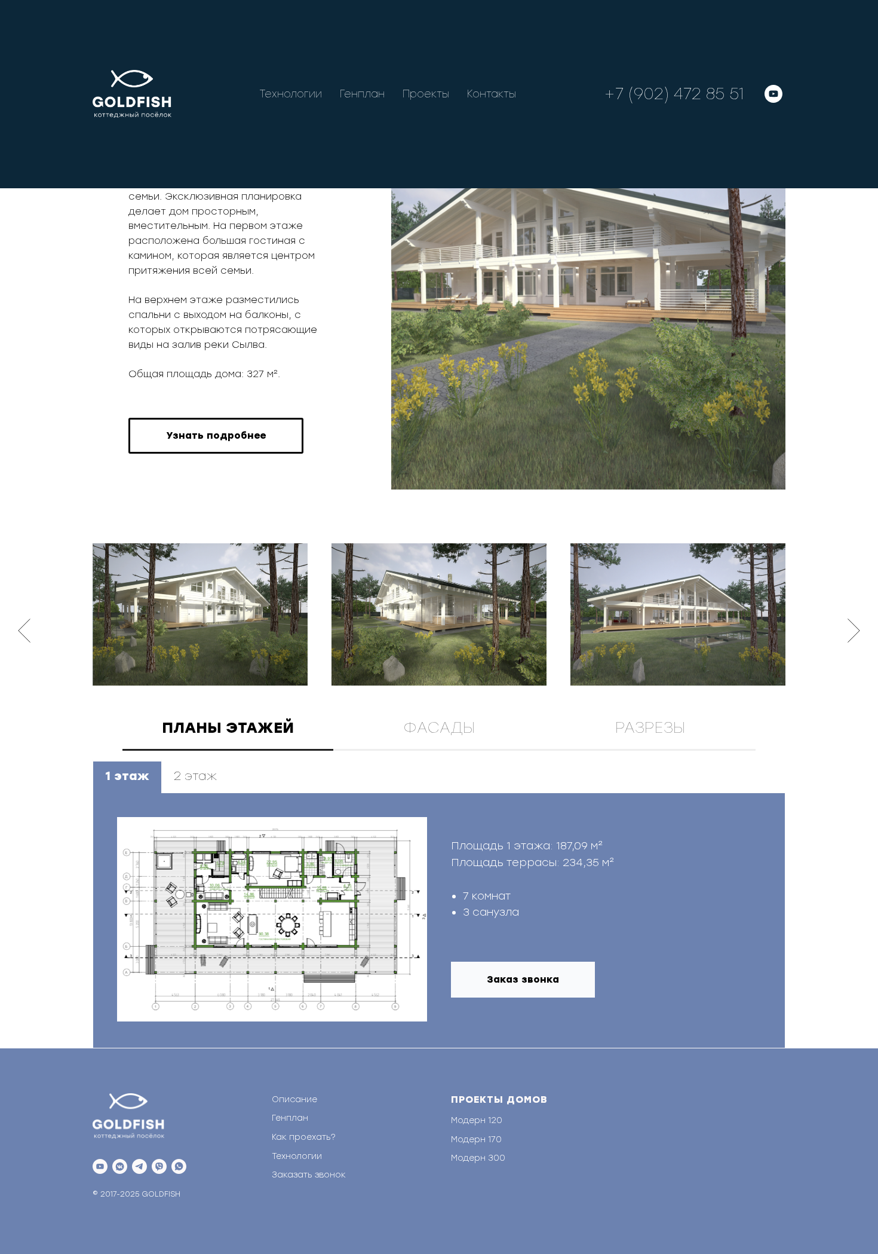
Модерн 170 (476, 1139)
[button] (215, 436)
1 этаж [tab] (127, 776)
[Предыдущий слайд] (24, 631)
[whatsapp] (178, 1166)
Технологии (290, 94)
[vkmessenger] (119, 1166)
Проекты (426, 94)
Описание (294, 1099)
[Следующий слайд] (854, 631)
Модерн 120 (476, 1120)
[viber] (159, 1166)
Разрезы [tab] (650, 727)
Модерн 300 (478, 1158)
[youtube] (773, 94)
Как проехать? (304, 1137)
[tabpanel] (439, 904)
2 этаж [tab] (195, 776)
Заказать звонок (309, 1175)
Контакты (491, 94)
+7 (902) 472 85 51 (674, 93)
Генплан (362, 94)
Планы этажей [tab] (228, 727)
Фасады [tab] (439, 727)
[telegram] (139, 1166)
